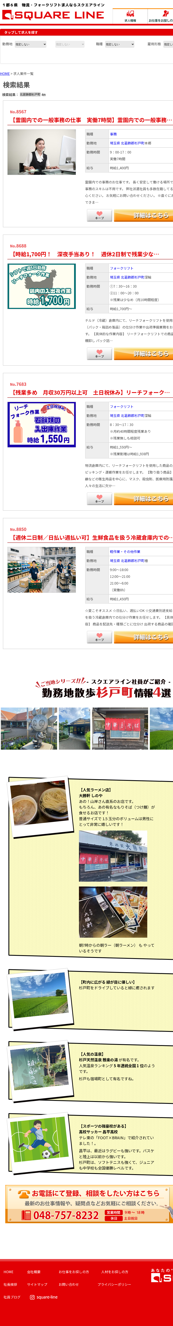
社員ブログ (12, 1296)
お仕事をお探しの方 (74, 1271)
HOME (5, 73)
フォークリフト (122, 268)
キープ (99, 215)
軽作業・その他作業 (125, 551)
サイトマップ (37, 1284)
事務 (113, 133)
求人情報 (130, 16)
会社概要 (34, 1271)
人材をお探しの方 (114, 1271)
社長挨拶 (10, 1284)
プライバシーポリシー (114, 1284)
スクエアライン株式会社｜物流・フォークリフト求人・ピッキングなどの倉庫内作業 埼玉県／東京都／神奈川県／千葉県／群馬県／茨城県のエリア (53, 11)
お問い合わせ (69, 1284)
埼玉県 (115, 143)
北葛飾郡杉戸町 (133, 143)
